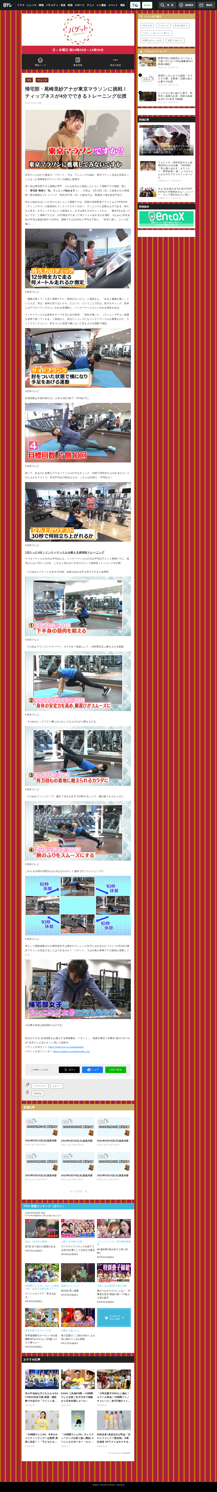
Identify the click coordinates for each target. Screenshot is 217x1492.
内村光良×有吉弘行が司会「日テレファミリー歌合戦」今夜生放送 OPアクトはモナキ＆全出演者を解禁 (114, 1438)
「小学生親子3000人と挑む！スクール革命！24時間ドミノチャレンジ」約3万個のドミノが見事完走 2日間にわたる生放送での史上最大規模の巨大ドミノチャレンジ (113, 1397)
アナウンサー (40, 1086)
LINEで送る (116, 1069)
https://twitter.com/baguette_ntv (71, 1051)
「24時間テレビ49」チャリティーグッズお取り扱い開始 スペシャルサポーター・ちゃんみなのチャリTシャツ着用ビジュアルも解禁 (78, 1438)
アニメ (90, 5)
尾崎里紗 (38, 1093)
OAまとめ (42, 80)
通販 (122, 5)
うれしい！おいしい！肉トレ (156, 33)
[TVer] (135, 5)
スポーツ (80, 5)
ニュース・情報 (35, 5)
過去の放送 (115, 65)
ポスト (72, 1069)
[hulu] (147, 5)
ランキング (163, 25)
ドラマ (21, 5)
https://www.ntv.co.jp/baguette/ (66, 1047)
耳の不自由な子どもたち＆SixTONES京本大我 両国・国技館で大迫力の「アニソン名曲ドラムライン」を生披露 (41, 1397)
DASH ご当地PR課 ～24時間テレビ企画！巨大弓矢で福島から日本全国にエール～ (77, 1397)
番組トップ (40, 65)
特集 (29, 80)
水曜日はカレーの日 (152, 40)
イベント (113, 5)
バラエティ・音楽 (56, 5)
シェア (95, 1069)
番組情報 (78, 65)
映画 (70, 5)
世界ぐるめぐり (175, 40)
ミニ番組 (101, 5)
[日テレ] (7, 5)
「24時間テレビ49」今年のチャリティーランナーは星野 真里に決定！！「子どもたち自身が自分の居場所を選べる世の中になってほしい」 (41, 1438)
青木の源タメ (181, 25)
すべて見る (76, 1191)
